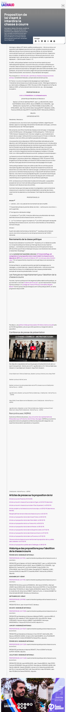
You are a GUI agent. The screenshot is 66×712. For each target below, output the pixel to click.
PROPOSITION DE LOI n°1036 (17, 522)
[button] (63, 5)
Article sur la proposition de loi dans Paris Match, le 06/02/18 (27, 431)
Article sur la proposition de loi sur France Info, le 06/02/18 (26, 434)
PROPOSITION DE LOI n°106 (17, 491)
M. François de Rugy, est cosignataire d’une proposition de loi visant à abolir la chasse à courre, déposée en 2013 (31, 256)
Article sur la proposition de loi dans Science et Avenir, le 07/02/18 (28, 444)
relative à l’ (22, 95)
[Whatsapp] (18, 618)
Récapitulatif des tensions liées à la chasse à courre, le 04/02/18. (28, 424)
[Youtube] (21, 618)
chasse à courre (41, 95)
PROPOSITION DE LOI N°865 (17, 510)
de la (34, 95)
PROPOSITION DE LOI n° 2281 (17, 555)
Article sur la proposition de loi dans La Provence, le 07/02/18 (27, 447)
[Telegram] (31, 615)
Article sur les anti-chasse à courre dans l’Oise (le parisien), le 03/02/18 (30, 416)
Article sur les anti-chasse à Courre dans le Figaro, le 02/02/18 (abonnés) (30, 413)
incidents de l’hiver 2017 (31, 282)
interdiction (29, 95)
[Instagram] (28, 615)
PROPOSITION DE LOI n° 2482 (17, 569)
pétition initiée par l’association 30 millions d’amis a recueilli (36, 295)
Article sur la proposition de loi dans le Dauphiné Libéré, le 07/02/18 (29, 441)
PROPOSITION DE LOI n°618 (17, 469)
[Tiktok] (25, 618)
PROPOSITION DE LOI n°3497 (17, 539)
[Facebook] (18, 615)
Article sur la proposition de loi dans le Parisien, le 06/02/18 (26, 437)
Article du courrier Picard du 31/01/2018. (21, 410)
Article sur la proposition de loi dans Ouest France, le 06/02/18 (27, 428)
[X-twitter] (25, 615)
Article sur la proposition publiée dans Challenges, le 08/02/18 (27, 455)
